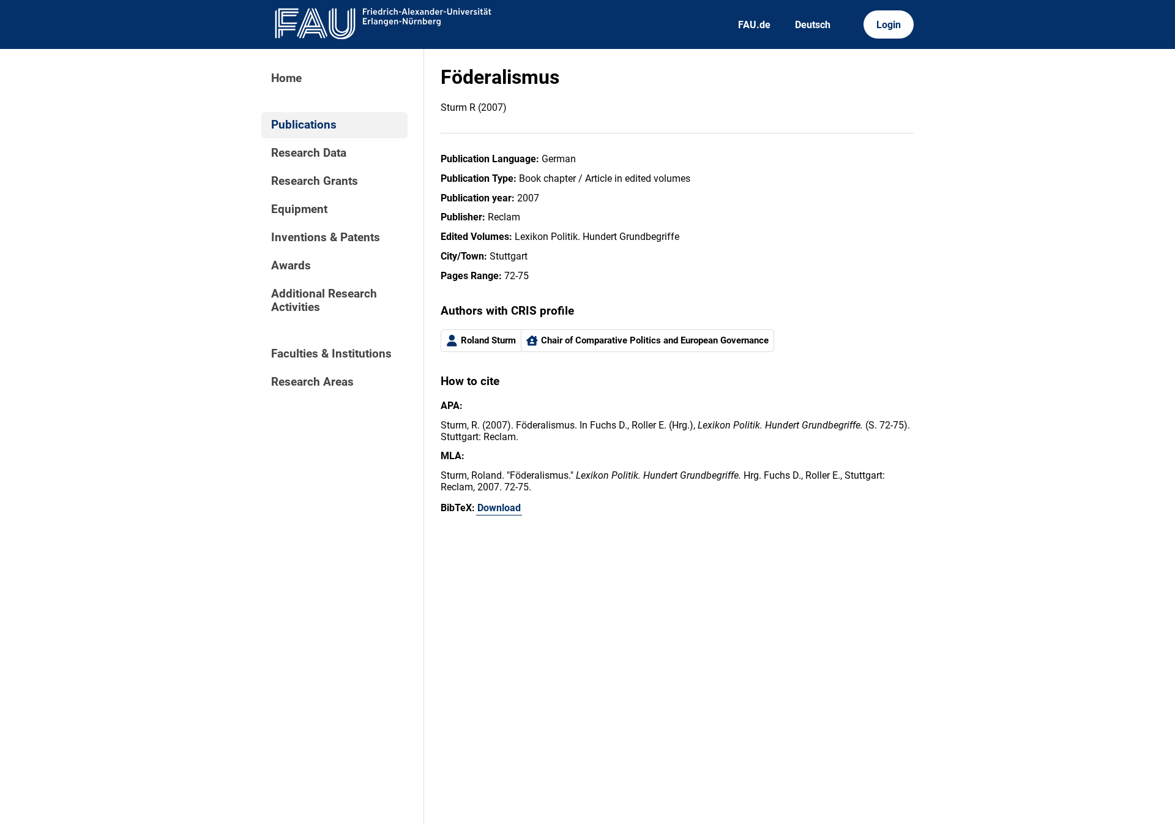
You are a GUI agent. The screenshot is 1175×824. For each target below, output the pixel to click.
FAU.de (754, 25)
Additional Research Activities (324, 300)
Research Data (308, 153)
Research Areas (312, 382)
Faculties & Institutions (331, 354)
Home (286, 78)
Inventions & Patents (325, 237)
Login (888, 25)
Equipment (299, 209)
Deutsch (812, 25)
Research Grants (314, 181)
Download (499, 508)
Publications (304, 125)
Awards (291, 265)
